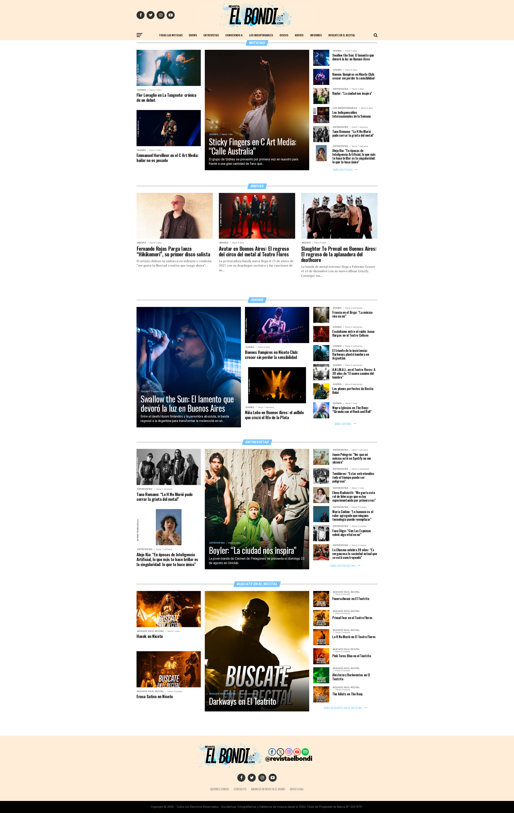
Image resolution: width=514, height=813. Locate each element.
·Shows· (192, 35)
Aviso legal (297, 789)
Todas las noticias (171, 35)
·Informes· (316, 35)
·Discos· (284, 35)
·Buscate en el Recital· (341, 35)
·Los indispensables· (261, 35)
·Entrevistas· (211, 35)
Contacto (240, 789)
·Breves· (299, 35)
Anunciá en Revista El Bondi (268, 789)
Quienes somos (219, 789)
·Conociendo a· (234, 35)
